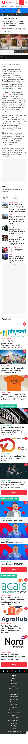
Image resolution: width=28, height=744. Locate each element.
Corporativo (14, 694)
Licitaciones (14, 715)
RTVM (14, 676)
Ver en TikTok (16, 671)
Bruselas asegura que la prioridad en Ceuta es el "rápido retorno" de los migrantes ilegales (5, 257)
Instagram (11, 14)
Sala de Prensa (14, 696)
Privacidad (14, 723)
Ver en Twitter (7, 671)
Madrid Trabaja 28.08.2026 (14, 531)
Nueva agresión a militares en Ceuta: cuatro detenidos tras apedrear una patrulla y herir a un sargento (5, 216)
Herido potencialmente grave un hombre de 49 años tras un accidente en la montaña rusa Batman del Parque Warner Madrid (5, 205)
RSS (26, 51)
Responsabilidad (14, 699)
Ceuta (10, 214)
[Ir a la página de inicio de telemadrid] (8, 2)
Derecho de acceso (14, 710)
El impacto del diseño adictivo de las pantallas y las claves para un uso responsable (14, 471)
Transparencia (14, 702)
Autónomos (5, 191)
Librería (11, 189)
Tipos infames (14, 42)
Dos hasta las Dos (14, 247)
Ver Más (14, 492)
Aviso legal (14, 725)
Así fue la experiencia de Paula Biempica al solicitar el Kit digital (14, 444)
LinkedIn (21, 14)
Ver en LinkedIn (20, 671)
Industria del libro (20, 189)
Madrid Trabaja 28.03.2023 (14, 509)
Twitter (7, 15)
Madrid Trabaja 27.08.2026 (14, 552)
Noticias (4, 6)
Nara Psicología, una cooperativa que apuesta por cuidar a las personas (14, 643)
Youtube (25, 14)
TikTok (16, 15)
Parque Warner (14, 202)
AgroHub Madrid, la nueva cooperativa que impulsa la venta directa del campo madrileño (14, 614)
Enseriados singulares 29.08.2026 (5, 250)
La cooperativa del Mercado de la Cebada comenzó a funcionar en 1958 (13, 357)
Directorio (14, 704)
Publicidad (14, 707)
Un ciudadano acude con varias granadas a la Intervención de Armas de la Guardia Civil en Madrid (5, 228)
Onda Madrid (18, 6)
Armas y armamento (15, 226)
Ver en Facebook (3, 671)
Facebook (2, 15)
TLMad (11, 6)
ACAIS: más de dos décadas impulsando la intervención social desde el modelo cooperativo (14, 586)
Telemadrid (14, 681)
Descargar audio (22, 51)
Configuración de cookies (14, 731)
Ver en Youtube (24, 671)
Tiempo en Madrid (14, 236)
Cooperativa (5, 189)
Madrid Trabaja (6, 338)
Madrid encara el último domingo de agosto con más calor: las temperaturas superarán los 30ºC (5, 238)
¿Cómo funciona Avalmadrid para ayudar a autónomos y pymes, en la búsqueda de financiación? (14, 416)
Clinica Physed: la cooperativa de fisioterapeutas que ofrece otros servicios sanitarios (13, 329)
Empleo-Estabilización (14, 712)
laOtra (14, 686)
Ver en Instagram (11, 671)
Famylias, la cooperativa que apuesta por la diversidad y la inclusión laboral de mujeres (14, 383)
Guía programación (14, 689)
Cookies (14, 728)
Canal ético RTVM (14, 718)
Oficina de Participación (14, 720)
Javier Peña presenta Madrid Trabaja (14, 10)
